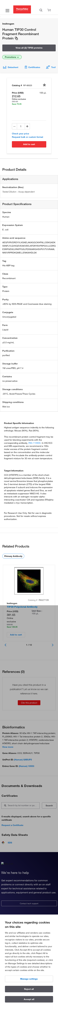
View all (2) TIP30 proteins (29, 47)
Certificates (34, 67)
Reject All (29, 989)
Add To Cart (29, 144)
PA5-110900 (34, 443)
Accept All (29, 999)
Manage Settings (29, 978)
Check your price (20, 133)
